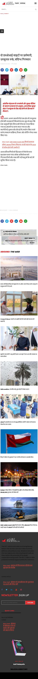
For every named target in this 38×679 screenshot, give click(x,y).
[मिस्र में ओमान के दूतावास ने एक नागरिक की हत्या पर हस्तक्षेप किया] (19, 441)
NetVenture (24, 676)
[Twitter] (6, 589)
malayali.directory (19, 669)
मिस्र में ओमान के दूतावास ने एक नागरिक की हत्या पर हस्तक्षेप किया (16, 457)
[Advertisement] (19, 33)
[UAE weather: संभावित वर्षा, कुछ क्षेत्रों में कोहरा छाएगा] (19, 373)
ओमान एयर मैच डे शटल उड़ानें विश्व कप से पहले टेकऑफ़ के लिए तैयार (20, 242)
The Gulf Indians (12, 675)
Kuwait (6, 13)
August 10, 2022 (5, 63)
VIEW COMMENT (13, 210)
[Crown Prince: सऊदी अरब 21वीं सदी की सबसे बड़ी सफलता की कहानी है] (19, 303)
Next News (29, 238)
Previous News (11, 231)
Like (15, 63)
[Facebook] (1, 589)
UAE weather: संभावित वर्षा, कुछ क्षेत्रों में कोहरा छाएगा (14, 389)
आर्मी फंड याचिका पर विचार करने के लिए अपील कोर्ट (16, 234)
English (17, 3)
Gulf (1, 13)
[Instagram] (21, 589)
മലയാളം (22, 3)
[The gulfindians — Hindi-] (8, 3)
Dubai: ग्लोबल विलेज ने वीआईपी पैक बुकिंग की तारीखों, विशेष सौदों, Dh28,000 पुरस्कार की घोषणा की (17, 491)
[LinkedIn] (11, 589)
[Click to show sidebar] (2, 31)
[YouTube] (16, 589)
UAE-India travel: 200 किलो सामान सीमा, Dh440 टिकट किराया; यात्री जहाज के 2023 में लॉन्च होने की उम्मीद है (18, 526)
